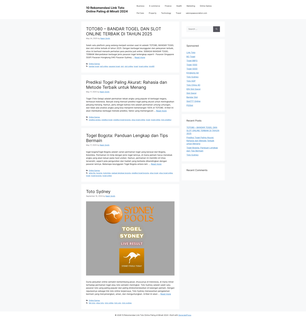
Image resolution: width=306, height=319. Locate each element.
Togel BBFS (191, 60)
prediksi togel (106, 120)
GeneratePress (184, 315)
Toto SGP (191, 81)
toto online (109, 303)
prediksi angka (95, 120)
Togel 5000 (191, 69)
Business (140, 6)
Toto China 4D (193, 85)
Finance (168, 6)
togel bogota (96, 176)
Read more (140, 57)
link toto (92, 303)
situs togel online (138, 120)
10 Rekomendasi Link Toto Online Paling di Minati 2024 (107, 9)
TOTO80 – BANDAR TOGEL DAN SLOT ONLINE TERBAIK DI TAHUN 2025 (123, 31)
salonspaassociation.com (196, 13)
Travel (178, 13)
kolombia (107, 173)
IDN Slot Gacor (193, 89)
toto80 (151, 66)
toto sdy (117, 303)
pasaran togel (114, 66)
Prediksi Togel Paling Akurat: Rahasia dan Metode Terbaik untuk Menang (126, 85)
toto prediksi (166, 120)
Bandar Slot (192, 97)
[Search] (216, 29)
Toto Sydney (98, 191)
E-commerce (154, 6)
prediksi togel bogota (122, 120)
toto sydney (127, 303)
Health (179, 6)
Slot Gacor (191, 93)
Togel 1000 (191, 65)
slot (122, 66)
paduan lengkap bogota (121, 173)
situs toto (100, 303)
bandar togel (94, 66)
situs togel (154, 173)
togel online (143, 66)
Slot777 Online (193, 101)
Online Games (206, 6)
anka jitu (92, 173)
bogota (99, 173)
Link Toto (190, 52)
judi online (104, 66)
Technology (166, 13)
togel (136, 66)
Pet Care (140, 13)
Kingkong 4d (192, 73)
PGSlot (189, 105)
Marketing (191, 6)
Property (152, 13)
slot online (129, 66)
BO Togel (190, 56)
